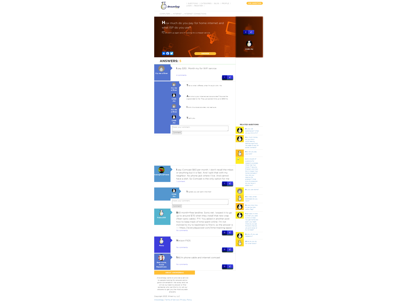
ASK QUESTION (254, 3)
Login (189, 6)
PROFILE (225, 3)
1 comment (180, 181)
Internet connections (195, 14)
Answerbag (158, 300)
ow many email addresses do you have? (251, 199)
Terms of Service (172, 300)
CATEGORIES (206, 3)
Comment (177, 132)
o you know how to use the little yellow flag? (251, 207)
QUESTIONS (193, 3)
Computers (165, 14)
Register (198, 6)
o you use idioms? (252, 189)
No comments (182, 230)
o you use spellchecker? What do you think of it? (252, 131)
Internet (177, 14)
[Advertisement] (195, 150)
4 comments (181, 75)
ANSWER (205, 53)
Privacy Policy (186, 300)
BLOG (216, 3)
